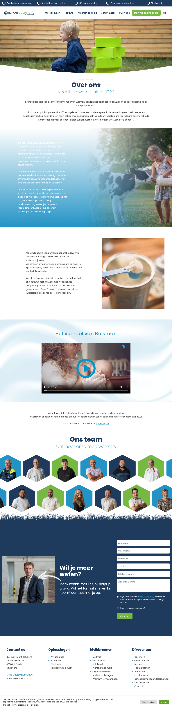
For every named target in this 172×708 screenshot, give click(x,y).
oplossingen (102, 423)
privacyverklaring (146, 596)
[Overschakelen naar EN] (164, 13)
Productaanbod (87, 12)
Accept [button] (164, 702)
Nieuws (69, 12)
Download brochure (146, 12)
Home (81, 79)
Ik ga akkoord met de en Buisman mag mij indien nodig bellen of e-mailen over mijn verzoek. (142, 599)
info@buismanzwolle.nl (21, 674)
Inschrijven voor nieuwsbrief (132, 608)
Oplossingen (52, 12)
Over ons (124, 12)
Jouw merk (108, 12)
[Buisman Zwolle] (19, 13)
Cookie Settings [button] (148, 702)
